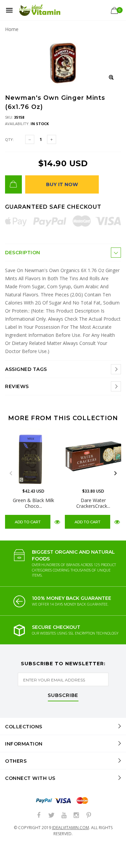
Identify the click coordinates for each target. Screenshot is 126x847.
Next (115, 473)
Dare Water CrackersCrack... (93, 503)
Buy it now (62, 184)
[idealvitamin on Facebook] (39, 815)
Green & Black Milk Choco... (33, 503)
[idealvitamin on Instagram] (76, 815)
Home (11, 29)
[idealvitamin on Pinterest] (88, 815)
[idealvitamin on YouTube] (63, 815)
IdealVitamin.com (70, 827)
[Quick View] (57, 521)
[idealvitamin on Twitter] (51, 815)
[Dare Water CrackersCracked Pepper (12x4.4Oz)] (93, 456)
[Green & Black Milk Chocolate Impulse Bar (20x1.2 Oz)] (33, 456)
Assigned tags (26, 369)
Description (22, 253)
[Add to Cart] (13, 184)
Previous (10, 473)
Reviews (17, 386)
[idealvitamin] (40, 10)
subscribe (63, 695)
